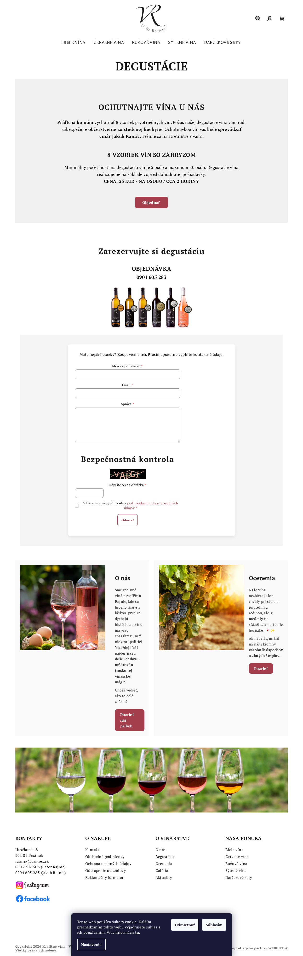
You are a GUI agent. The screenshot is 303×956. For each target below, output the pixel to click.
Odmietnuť (185, 924)
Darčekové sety (238, 877)
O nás (160, 849)
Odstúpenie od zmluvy (105, 870)
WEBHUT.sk (278, 948)
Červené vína (237, 856)
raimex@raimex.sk (32, 861)
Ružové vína (236, 863)
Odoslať (127, 520)
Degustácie (165, 856)
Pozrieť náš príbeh (127, 720)
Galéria (161, 870)
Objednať (151, 202)
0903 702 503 (27, 867)
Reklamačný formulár (104, 877)
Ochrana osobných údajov (108, 863)
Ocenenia (163, 863)
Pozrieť (261, 668)
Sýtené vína (235, 870)
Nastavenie (91, 944)
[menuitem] (73, 42)
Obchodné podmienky (105, 856)
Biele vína (234, 849)
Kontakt (92, 849)
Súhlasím (214, 924)
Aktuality (163, 877)
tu (137, 932)
